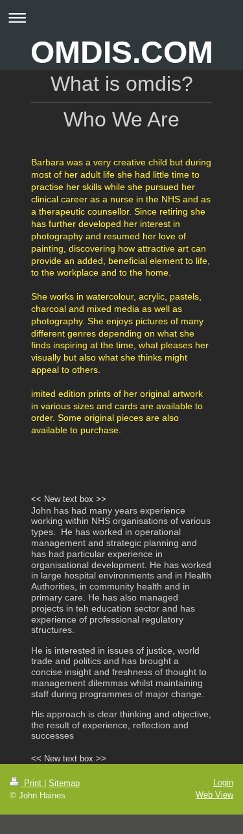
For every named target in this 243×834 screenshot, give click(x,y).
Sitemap (64, 783)
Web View (214, 795)
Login (223, 782)
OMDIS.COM (121, 52)
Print (32, 783)
